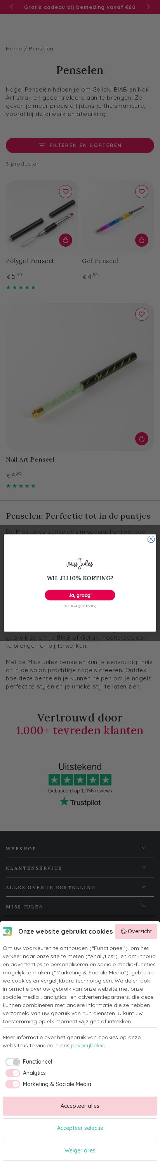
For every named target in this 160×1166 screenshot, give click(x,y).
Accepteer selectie (80, 1127)
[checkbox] (27, 1062)
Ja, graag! (80, 595)
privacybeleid (88, 1045)
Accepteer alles (80, 1105)
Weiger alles (80, 1150)
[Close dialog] (151, 539)
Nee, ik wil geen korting (80, 606)
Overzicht (140, 931)
